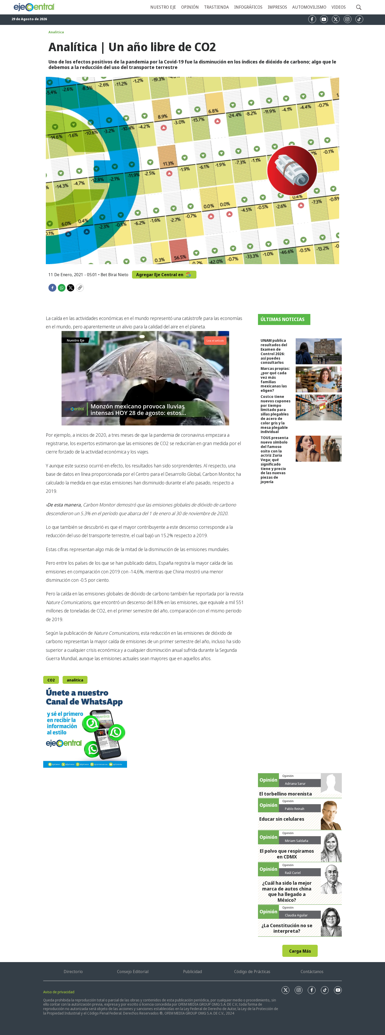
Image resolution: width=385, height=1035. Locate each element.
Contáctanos (312, 971)
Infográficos (248, 7)
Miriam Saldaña (296, 840)
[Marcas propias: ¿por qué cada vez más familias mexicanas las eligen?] (319, 379)
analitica (75, 679)
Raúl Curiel (293, 872)
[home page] (34, 7)
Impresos (277, 7)
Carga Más (300, 951)
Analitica (56, 32)
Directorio (73, 971)
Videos (339, 7)
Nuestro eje (163, 7)
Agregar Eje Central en (160, 275)
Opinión (190, 7)
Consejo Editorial (132, 971)
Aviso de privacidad (58, 991)
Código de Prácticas (252, 971)
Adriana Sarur (295, 783)
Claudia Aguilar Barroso (296, 917)
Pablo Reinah (294, 808)
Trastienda (216, 7)
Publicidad (192, 971)
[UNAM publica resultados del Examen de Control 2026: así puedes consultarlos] (319, 351)
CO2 (51, 679)
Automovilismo (309, 7)
